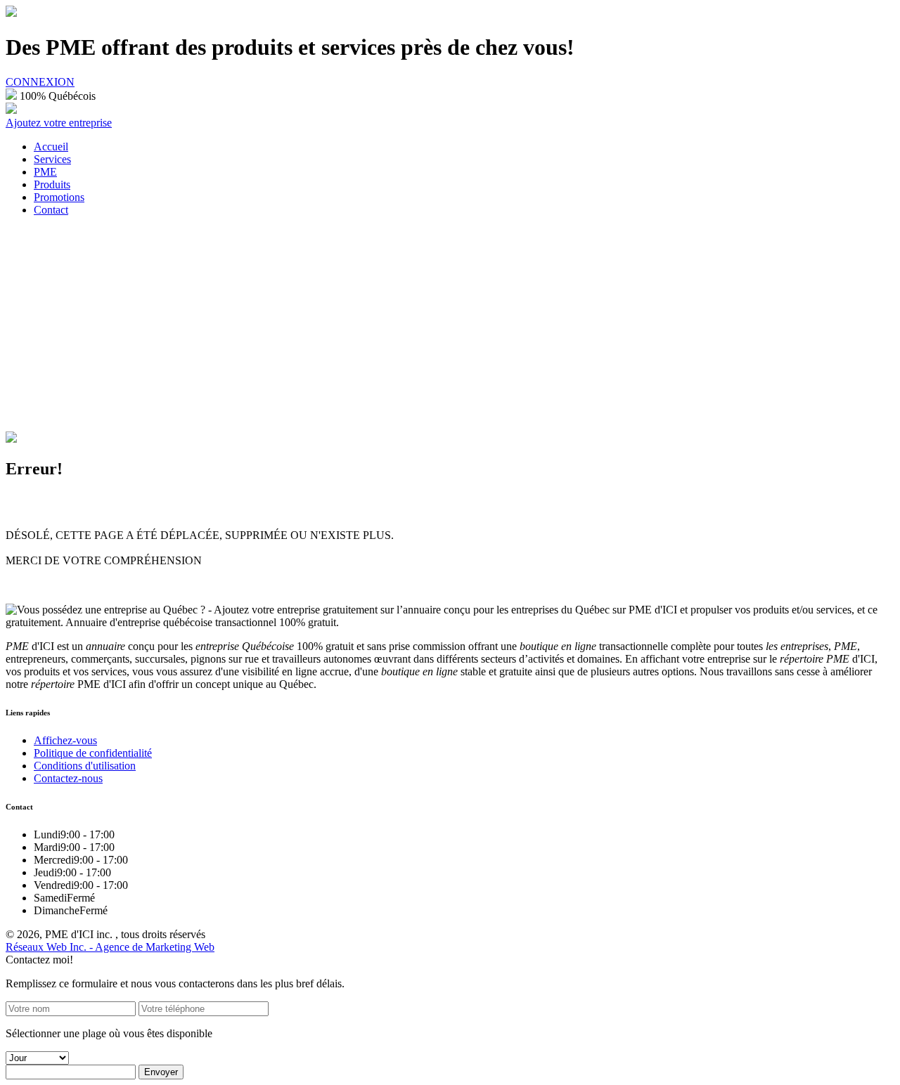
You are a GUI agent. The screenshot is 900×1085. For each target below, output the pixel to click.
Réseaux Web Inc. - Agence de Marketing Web (110, 947)
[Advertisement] (450, 326)
